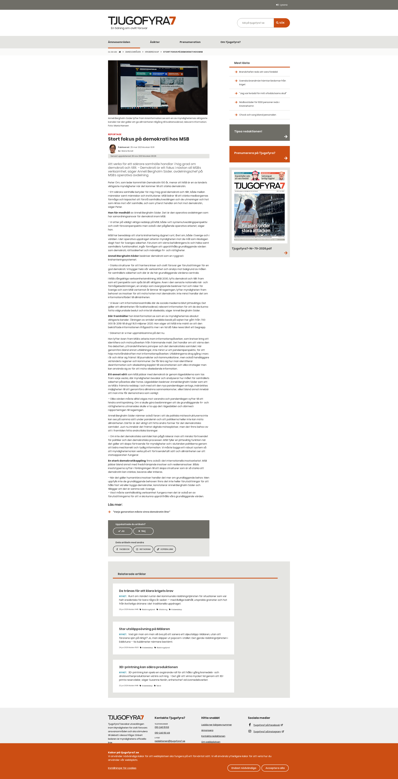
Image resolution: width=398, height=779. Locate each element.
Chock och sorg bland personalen (257, 114)
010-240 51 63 (162, 727)
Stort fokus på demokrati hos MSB (183, 52)
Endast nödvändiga (243, 768)
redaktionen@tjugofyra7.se (170, 741)
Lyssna (283, 4)
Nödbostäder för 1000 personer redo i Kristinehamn (259, 104)
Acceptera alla (275, 768)
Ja (122, 531)
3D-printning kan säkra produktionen (148, 667)
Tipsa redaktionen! (248, 131)
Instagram (146, 550)
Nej (143, 531)
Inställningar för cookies (122, 768)
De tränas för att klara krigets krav (146, 591)
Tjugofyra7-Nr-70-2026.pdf (252, 248)
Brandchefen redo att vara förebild (258, 71)
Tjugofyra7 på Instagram (267, 731)
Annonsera (207, 730)
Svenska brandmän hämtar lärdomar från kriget (262, 82)
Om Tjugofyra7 (230, 42)
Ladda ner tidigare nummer (216, 724)
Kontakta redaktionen (213, 736)
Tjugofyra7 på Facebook (266, 725)
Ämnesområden (119, 42)
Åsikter (155, 42)
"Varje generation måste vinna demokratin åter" (141, 511)
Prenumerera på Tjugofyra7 (254, 153)
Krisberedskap (152, 52)
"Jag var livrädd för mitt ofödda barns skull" (263, 93)
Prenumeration (190, 42)
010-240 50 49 (162, 732)
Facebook (126, 550)
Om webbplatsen (210, 741)
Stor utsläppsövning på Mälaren (144, 629)
